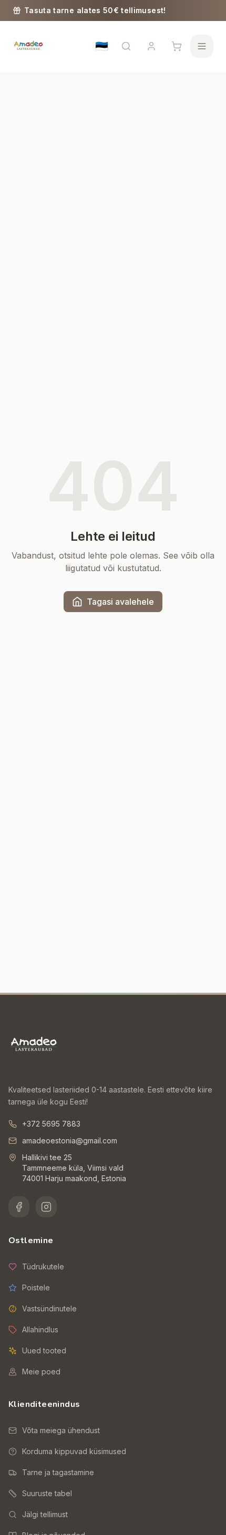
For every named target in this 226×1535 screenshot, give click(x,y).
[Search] (126, 46)
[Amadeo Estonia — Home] (33, 1045)
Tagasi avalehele (120, 601)
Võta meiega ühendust (61, 1430)
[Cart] (176, 46)
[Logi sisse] (151, 46)
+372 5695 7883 (51, 1123)
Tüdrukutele (43, 1266)
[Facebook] (18, 1206)
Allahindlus (40, 1329)
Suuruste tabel (47, 1493)
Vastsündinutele (49, 1308)
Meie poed (41, 1371)
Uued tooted (44, 1350)
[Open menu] (201, 46)
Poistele (36, 1287)
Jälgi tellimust (45, 1514)
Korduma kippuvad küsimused (74, 1451)
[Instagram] (46, 1206)
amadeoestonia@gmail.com (69, 1140)
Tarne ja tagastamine (58, 1472)
